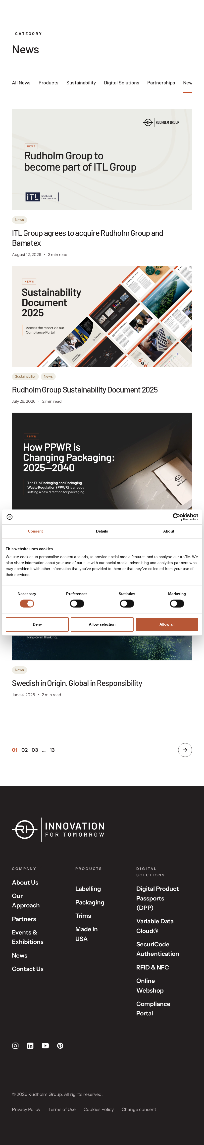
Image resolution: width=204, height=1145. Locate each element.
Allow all (166, 624)
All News (21, 82)
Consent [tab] (35, 531)
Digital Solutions (121, 82)
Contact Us (28, 968)
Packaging (89, 902)
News (189, 82)
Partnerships (161, 82)
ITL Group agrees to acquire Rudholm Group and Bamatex (87, 237)
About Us (25, 882)
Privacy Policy (26, 1109)
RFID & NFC (152, 967)
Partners (24, 919)
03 (35, 750)
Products (48, 82)
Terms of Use (62, 1109)
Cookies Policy (99, 1109)
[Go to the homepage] (58, 830)
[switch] (77, 604)
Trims (83, 915)
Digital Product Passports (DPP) (157, 898)
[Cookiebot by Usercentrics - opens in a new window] (176, 517)
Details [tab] (102, 531)
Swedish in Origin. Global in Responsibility (77, 682)
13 (52, 750)
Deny (37, 624)
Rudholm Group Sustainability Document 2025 (85, 389)
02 (24, 750)
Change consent (139, 1109)
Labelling (88, 888)
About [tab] (168, 531)
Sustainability (81, 82)
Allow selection (102, 624)
